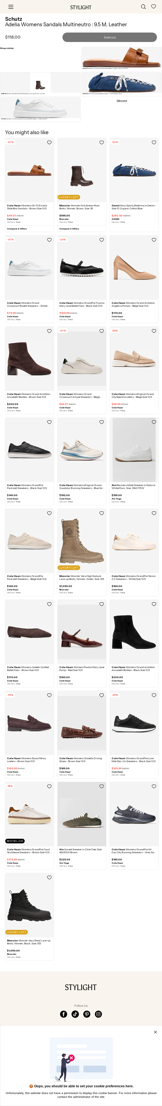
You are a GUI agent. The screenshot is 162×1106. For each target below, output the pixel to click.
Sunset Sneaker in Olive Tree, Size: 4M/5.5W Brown (80, 851)
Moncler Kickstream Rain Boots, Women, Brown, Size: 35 (79, 207)
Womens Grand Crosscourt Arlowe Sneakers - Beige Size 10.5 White (79, 396)
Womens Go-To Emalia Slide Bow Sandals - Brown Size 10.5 (27, 207)
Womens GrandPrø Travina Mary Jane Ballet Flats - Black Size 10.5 (81, 304)
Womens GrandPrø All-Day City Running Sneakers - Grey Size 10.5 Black (133, 852)
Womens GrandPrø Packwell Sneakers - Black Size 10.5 (27, 487)
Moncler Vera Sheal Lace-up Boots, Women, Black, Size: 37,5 (28, 942)
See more (122, 100)
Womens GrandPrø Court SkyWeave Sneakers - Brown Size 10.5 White (28, 852)
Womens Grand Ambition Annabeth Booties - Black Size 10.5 (133, 669)
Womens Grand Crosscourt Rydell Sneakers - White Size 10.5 (27, 305)
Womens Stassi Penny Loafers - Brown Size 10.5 (26, 760)
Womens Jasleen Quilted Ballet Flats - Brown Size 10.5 (28, 669)
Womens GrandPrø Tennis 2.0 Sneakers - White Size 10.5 (133, 577)
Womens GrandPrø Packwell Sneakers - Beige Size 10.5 (27, 577)
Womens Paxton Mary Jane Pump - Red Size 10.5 (81, 669)
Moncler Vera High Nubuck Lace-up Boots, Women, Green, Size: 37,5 (81, 577)
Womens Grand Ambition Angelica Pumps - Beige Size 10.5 (133, 304)
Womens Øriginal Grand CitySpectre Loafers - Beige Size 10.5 (133, 395)
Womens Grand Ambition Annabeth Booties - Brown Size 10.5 (28, 395)
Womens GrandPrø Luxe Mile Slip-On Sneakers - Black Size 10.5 (134, 760)
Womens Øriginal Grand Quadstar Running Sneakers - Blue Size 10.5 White (81, 488)
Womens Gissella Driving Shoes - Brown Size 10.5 (80, 760)
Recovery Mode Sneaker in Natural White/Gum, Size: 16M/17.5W (133, 487)
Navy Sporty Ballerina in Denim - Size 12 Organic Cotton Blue (134, 207)
